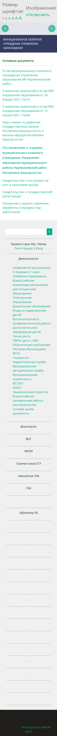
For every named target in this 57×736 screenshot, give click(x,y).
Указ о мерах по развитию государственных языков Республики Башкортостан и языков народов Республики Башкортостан (23, 130)
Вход (39, 248)
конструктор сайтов (36, 727)
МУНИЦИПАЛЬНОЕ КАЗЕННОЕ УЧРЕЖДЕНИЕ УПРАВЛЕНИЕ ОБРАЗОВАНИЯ (22, 43)
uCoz (28, 731)
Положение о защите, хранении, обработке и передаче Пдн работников (25, 207)
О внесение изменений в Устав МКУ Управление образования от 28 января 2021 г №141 (28, 95)
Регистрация (23, 248)
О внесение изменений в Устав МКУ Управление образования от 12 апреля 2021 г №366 (28, 111)
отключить (38, 14)
